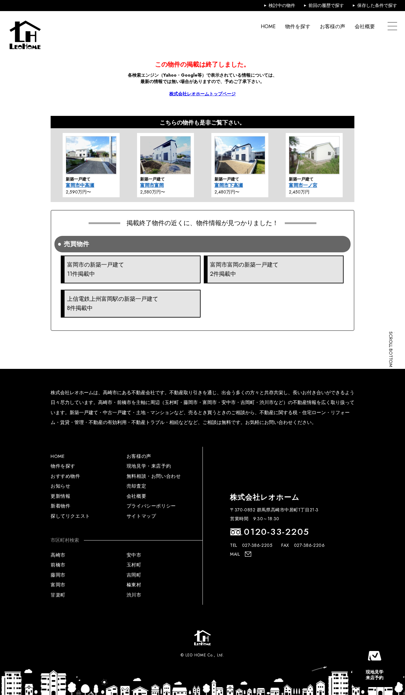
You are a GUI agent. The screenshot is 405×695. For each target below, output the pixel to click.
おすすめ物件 (65, 476)
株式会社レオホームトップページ (202, 94)
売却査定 (136, 486)
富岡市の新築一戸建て (95, 269)
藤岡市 (58, 575)
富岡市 (58, 584)
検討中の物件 (282, 5)
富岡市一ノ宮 (303, 185)
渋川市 (134, 594)
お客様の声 (332, 26)
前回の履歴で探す (326, 5)
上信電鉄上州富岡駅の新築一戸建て (112, 303)
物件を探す (297, 26)
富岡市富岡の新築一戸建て (244, 269)
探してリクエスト (70, 516)
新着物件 (60, 505)
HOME (268, 26)
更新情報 (60, 496)
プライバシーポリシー (151, 505)
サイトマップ (141, 516)
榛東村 (134, 584)
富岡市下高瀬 (229, 185)
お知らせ (60, 486)
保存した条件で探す (377, 5)
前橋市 (58, 564)
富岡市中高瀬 (80, 185)
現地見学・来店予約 (149, 466)
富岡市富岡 (152, 185)
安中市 (134, 555)
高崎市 (58, 555)
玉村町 (134, 564)
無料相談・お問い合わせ (154, 476)
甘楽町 (58, 594)
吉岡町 (134, 575)
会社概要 (365, 26)
